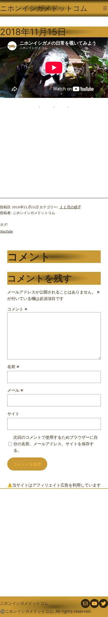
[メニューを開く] (105, 8)
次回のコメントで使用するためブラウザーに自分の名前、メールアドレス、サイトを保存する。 (55, 444)
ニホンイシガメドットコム (43, 8)
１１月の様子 (70, 207)
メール (15, 390)
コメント (17, 309)
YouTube (6, 231)
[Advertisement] (54, 542)
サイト (13, 413)
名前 (13, 366)
